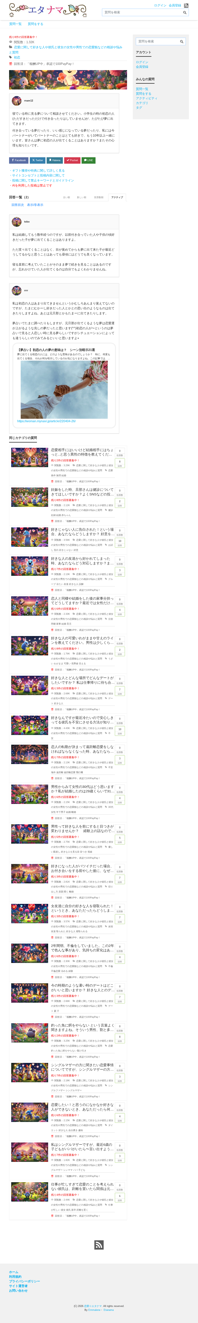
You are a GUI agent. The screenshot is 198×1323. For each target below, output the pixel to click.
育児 (69, 623)
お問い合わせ (18, 1290)
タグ (139, 107)
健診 (110, 510)
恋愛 (110, 470)
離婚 (73, 812)
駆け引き (81, 1050)
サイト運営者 (18, 1286)
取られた (61, 931)
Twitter (39, 160)
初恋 (17, 57)
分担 (110, 619)
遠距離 (59, 772)
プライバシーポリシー (24, 1281)
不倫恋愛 (55, 971)
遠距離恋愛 (69, 772)
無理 (58, 475)
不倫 (110, 966)
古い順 (66, 197)
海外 (53, 772)
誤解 (81, 584)
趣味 (80, 1130)
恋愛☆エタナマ (93, 1306)
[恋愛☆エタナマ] (47, 9)
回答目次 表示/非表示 (27, 204)
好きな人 (73, 584)
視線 (90, 851)
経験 (70, 971)
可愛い (67, 663)
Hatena (56, 160)
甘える (82, 663)
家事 (58, 623)
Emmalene (94, 1309)
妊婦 (53, 515)
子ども (81, 1170)
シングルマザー (74, 1090)
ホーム (13, 1272)
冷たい (59, 584)
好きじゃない (66, 550)
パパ (75, 1170)
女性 (53, 812)
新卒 (73, 1210)
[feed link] (99, 1245)
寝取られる (82, 931)
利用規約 (15, 1276)
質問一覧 (15, 24)
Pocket (73, 160)
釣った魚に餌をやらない (64, 1050)
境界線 (74, 663)
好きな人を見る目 (70, 851)
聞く (66, 891)
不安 (110, 767)
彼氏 (68, 1210)
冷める (64, 971)
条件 (53, 475)
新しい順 (81, 197)
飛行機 (79, 772)
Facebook (20, 160)
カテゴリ (142, 103)
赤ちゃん (66, 515)
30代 (110, 807)
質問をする (35, 24)
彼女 (63, 1210)
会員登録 (175, 5)
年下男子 (61, 812)
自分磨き (73, 1130)
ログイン (160, 5)
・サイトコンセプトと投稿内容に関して (37, 175)
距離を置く (82, 1210)
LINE (90, 160)
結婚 (63, 475)
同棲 (53, 623)
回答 (120, 463)
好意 (76, 550)
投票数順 (98, 197)
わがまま (58, 663)
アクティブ (117, 197)
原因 (61, 891)
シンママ (68, 1170)
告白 (56, 550)
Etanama (109, 1309)
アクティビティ (147, 98)
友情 (110, 926)
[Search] (185, 12)
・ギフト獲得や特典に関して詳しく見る (37, 170)
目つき (83, 851)
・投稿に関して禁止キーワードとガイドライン (41, 180)
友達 (66, 584)
